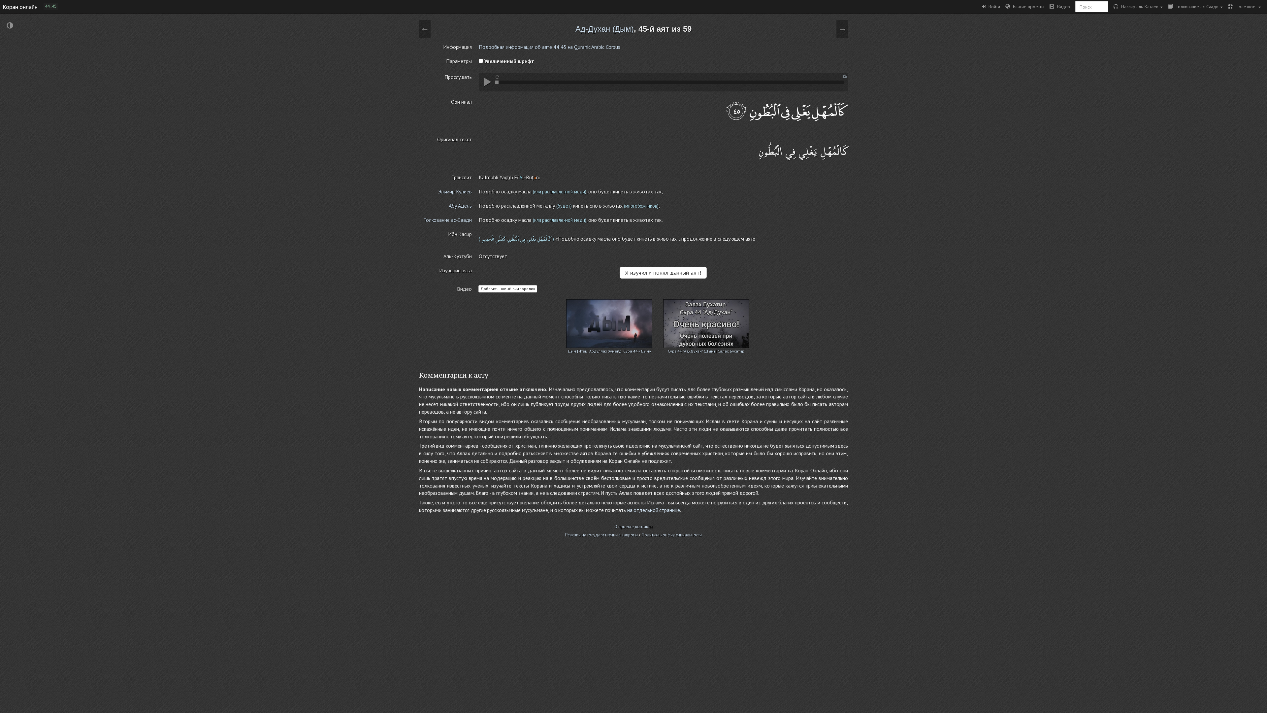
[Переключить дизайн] (10, 26)
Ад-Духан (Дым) (604, 28)
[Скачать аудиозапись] (845, 76)
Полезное (1245, 6)
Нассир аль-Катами (1138, 6)
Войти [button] (993, 6)
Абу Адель (460, 205)
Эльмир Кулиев (455, 191)
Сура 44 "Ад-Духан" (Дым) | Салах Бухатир (706, 351)
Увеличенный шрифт (508, 61)
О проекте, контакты (633, 526)
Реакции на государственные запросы (601, 535)
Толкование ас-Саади (1195, 6)
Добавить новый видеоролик (507, 288)
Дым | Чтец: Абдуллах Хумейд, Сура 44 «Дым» (609, 351)
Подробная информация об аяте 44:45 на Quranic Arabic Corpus (549, 47)
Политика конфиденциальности (672, 535)
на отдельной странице (653, 510)
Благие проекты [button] (1027, 6)
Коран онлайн (20, 7)
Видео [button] (1062, 6)
